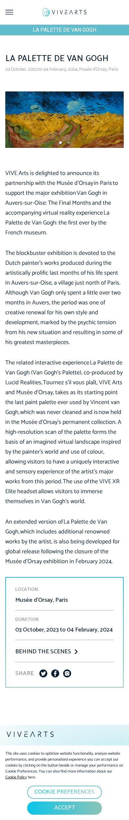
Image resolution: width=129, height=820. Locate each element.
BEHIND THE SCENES (43, 652)
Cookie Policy (16, 777)
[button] (60, 142)
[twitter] (43, 673)
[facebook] (55, 673)
